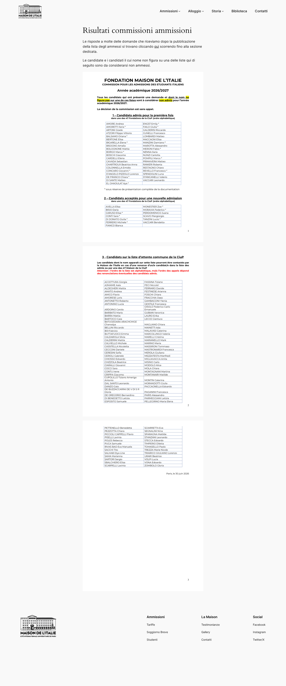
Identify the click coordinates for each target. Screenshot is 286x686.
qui (156, 46)
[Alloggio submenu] (203, 11)
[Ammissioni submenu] (179, 11)
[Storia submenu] (223, 11)
